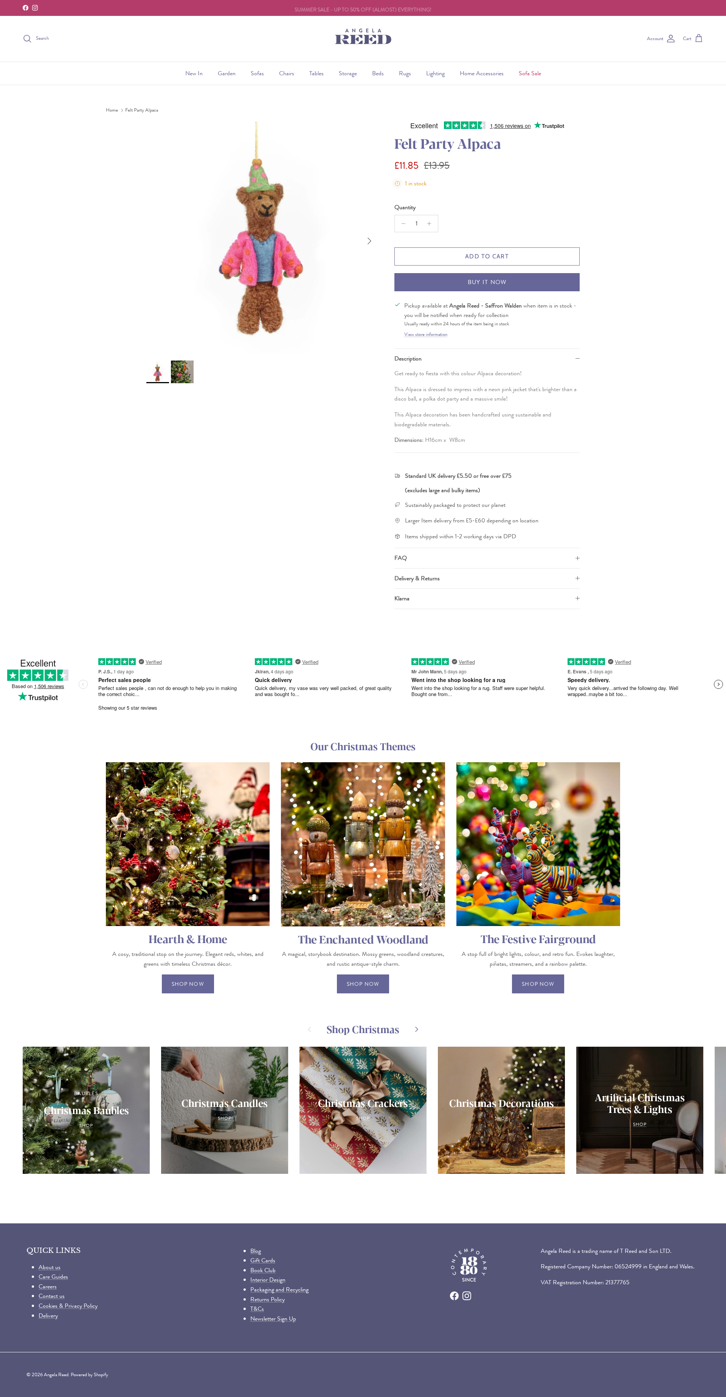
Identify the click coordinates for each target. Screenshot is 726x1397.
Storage (348, 73)
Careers (48, 1286)
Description (408, 358)
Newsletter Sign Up (273, 1318)
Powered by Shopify (89, 1374)
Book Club (263, 1270)
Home (112, 110)
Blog (255, 1250)
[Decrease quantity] (401, 223)
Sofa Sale (530, 73)
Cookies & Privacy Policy (68, 1305)
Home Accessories (482, 73)
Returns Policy (267, 1299)
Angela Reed (56, 1374)
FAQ (400, 557)
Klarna (402, 598)
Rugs (405, 73)
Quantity (405, 207)
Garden (227, 73)
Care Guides (53, 1276)
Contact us (52, 1295)
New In (194, 73)
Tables (316, 73)
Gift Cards (262, 1260)
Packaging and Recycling (279, 1289)
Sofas (257, 73)
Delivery (48, 1315)
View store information (425, 334)
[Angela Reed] (363, 38)
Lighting (435, 73)
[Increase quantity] (431, 223)
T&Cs (257, 1308)
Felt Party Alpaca (141, 110)
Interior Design (267, 1279)
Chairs (286, 73)
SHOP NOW (188, 984)
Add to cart (487, 256)
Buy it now (487, 282)
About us (49, 1267)
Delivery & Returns (417, 578)
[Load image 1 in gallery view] (262, 237)
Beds (378, 73)
